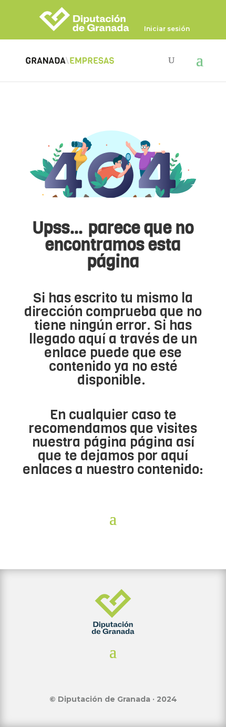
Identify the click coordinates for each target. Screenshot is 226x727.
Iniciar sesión (167, 29)
